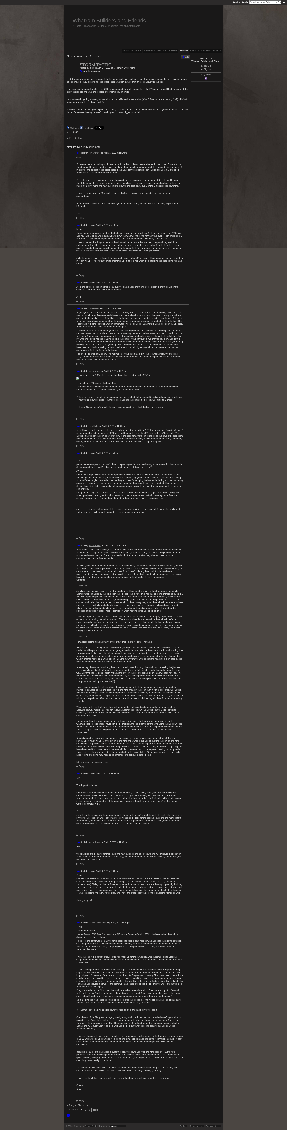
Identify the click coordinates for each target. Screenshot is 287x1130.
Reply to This (74, 138)
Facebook (88, 128)
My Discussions (93, 56)
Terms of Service (213, 1126)
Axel (91, 283)
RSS (68, 1115)
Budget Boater (91, 1126)
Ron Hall (93, 308)
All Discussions (74, 56)
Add (187, 57)
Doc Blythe (94, 426)
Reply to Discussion (77, 1105)
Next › (96, 1110)
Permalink (78, 153)
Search (284, 2)
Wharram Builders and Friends (109, 20)
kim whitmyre (95, 153)
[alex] (72, 72)
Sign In (244, 2)
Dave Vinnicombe (97, 923)
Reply (80, 218)
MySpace (74, 128)
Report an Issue (197, 1126)
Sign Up (236, 2)
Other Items (129, 68)
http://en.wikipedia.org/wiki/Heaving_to (94, 762)
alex (92, 68)
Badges (183, 1126)
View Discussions (91, 71)
